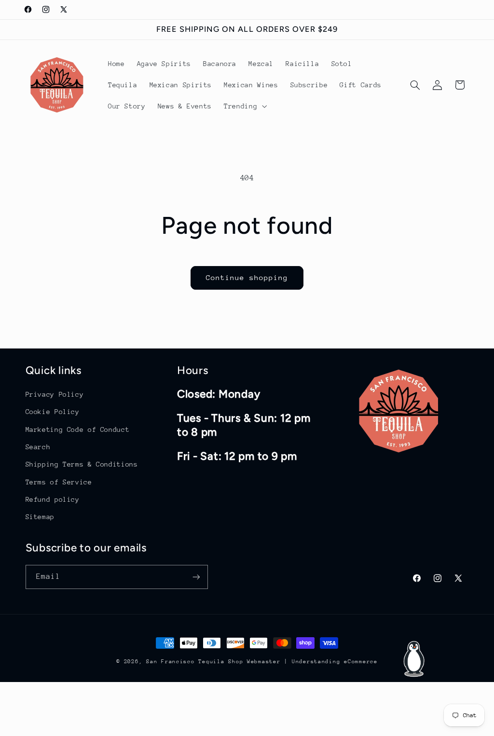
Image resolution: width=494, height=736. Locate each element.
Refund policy (53, 499)
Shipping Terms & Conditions (82, 464)
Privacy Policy (55, 394)
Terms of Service (59, 482)
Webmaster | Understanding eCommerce (312, 661)
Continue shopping (247, 277)
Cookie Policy (53, 411)
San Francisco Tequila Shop (194, 661)
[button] (244, 106)
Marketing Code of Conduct (78, 429)
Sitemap (40, 517)
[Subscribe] (196, 577)
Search (38, 447)
